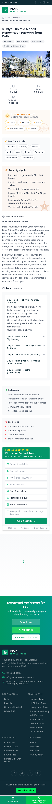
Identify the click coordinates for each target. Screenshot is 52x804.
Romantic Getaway (39, 711)
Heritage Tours (37, 699)
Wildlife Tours (36, 715)
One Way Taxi (11, 750)
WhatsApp (27, 629)
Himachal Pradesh (13, 707)
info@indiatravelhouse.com (20, 677)
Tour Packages (13, 18)
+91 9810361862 (11, 2)
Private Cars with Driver (12, 760)
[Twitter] (22, 773)
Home (33, 742)
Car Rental (9, 742)
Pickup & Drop (11, 746)
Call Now (27, 622)
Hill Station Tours (38, 703)
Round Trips (10, 754)
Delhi (6, 699)
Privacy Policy (36, 754)
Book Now (34, 750)
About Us (34, 746)
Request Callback (24, 637)
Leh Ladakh (9, 711)
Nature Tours (36, 719)
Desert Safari (36, 731)
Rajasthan (9, 703)
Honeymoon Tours (39, 707)
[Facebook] (14, 773)
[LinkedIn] (38, 773)
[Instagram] (30, 773)
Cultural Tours (37, 723)
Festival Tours (36, 727)
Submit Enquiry (24, 520)
